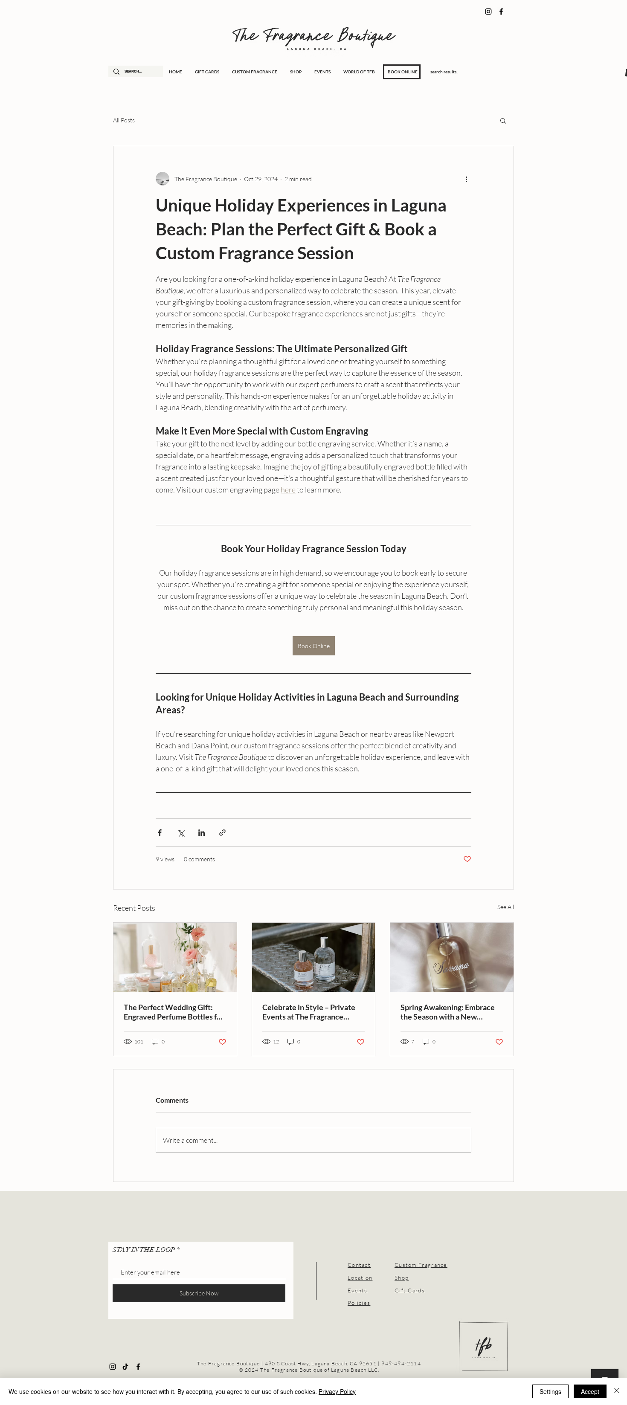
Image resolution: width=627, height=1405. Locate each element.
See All (505, 906)
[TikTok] (125, 1366)
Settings (550, 1391)
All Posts (124, 120)
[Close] (617, 1391)
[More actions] (466, 179)
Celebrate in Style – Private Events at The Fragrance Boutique (308, 1011)
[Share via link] (222, 833)
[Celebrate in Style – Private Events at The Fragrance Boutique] (313, 957)
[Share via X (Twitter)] (181, 833)
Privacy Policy (337, 1391)
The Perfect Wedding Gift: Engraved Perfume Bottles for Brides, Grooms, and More (174, 1011)
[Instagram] (488, 11)
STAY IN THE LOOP (144, 1249)
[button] (503, 120)
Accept (590, 1391)
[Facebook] (501, 11)
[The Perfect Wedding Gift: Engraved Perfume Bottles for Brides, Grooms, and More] (175, 957)
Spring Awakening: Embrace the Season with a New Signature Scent (448, 1011)
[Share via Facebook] (160, 833)
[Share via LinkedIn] (201, 833)
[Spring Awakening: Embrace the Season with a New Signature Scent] (452, 957)
